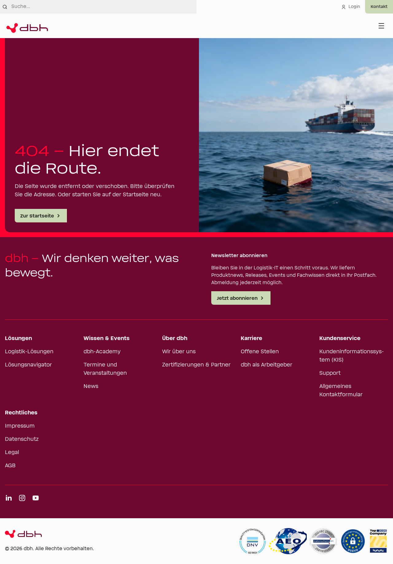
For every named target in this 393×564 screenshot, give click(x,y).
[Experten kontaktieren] (379, 7)
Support (329, 373)
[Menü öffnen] (381, 26)
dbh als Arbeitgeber (266, 365)
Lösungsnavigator (28, 365)
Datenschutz (22, 439)
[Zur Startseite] (26, 25)
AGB (10, 466)
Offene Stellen (260, 352)
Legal (12, 452)
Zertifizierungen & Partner (196, 365)
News (91, 386)
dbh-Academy (102, 352)
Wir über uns (179, 352)
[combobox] (103, 7)
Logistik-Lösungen (29, 352)
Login (354, 6)
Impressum (20, 426)
